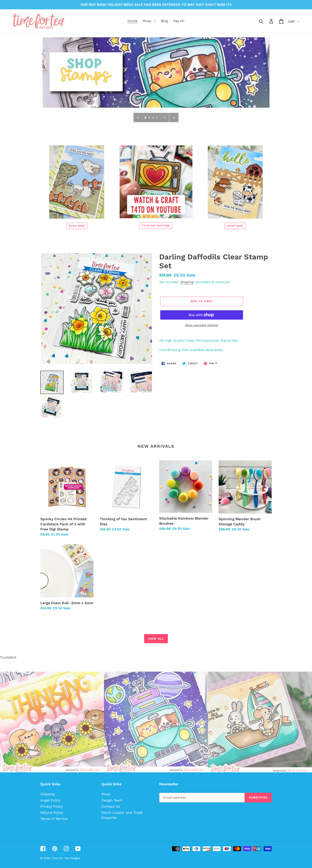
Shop (105, 794)
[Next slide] (164, 117)
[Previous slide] (138, 117)
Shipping (186, 282)
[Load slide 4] (157, 118)
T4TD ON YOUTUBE (156, 225)
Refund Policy (51, 813)
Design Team (111, 800)
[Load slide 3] (153, 118)
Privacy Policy (51, 806)
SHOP (156, 71)
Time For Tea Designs (66, 858)
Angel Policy (50, 800)
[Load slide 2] (149, 118)
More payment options (201, 325)
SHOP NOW (77, 225)
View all (156, 638)
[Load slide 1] (146, 118)
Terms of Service (53, 819)
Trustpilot (8, 657)
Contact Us (110, 806)
